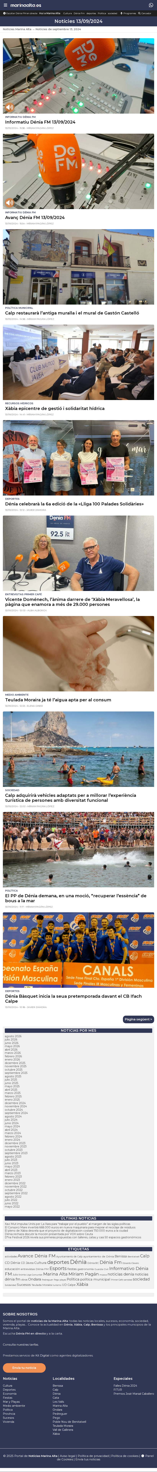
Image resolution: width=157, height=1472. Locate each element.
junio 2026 (11, 1043)
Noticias (10, 1379)
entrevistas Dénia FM (35, 1269)
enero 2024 (12, 1139)
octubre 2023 (14, 1150)
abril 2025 (11, 1089)
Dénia (78, 1262)
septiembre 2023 (16, 1153)
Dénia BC (93, 1263)
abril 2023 (11, 1170)
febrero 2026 (13, 1056)
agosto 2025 (13, 1076)
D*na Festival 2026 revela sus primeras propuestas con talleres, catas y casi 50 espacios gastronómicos (73, 1237)
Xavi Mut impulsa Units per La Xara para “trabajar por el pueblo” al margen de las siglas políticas (67, 1224)
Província (9, 1413)
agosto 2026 (13, 1036)
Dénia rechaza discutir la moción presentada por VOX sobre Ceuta (49, 1234)
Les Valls (58, 1401)
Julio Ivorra (19, 1274)
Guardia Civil (101, 1269)
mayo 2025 (12, 1086)
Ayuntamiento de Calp (69, 1256)
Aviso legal (67, 1456)
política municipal (95, 1279)
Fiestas (7, 1397)
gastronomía (85, 1269)
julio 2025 (11, 1079)
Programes (129, 13)
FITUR (118, 1389)
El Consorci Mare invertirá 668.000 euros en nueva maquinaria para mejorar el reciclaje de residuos (70, 1227)
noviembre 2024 (16, 1106)
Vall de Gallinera (63, 1430)
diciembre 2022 (15, 1183)
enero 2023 (12, 1180)
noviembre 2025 (15, 1066)
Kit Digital (42, 1355)
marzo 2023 (13, 1173)
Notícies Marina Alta (17, 29)
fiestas (72, 1269)
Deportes (9, 1389)
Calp (145, 1255)
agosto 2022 (13, 1196)
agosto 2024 (13, 1116)
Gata (56, 1397)
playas (63, 1280)
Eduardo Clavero (131, 1263)
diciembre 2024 (15, 1103)
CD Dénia (12, 1263)
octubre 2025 (13, 1069)
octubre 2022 (14, 1190)
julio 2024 (11, 1119)
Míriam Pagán (83, 1274)
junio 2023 (11, 1163)
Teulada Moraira (42, 1284)
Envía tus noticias (87, 1459)
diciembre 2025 (15, 1063)
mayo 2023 (12, 1166)
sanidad (128, 1279)
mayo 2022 (12, 1206)
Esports (58, 1268)
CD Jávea (27, 1263)
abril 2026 (11, 1049)
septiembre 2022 (16, 1193)
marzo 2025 (12, 1093)
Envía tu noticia (24, 1368)
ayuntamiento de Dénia (98, 1256)
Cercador (146, 13)
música (103, 1274)
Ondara (34, 1279)
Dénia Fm (79, 13)
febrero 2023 (13, 1176)
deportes (91, 13)
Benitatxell (133, 1256)
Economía (9, 1393)
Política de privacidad (94, 1456)
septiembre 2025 (16, 1073)
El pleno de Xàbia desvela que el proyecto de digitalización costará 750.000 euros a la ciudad (66, 1230)
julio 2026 (11, 1039)
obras (24, 1279)
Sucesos (24, 1285)
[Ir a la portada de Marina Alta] (26, 5)
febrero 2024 (13, 1136)
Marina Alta (55, 1274)
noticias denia (121, 1274)
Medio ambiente (14, 1405)
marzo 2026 (13, 1053)
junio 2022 (11, 1203)
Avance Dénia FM (37, 1256)
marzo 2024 (13, 1133)
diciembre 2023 (15, 1143)
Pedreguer (47, 1279)
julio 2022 (11, 1200)
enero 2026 (12, 1059)
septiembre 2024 (16, 1113)
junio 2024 (12, 1123)
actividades (11, 1256)
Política (102, 13)
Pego (56, 1279)
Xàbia (82, 1284)
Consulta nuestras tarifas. (21, 1344)
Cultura (67, 13)
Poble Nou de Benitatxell (69, 1421)
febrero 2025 (13, 1096)
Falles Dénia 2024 (125, 1385)
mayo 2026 (12, 1046)
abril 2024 (11, 1130)
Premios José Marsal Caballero (134, 1393)
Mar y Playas (11, 1401)
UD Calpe (69, 1285)
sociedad (112, 13)
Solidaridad (10, 1285)
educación (12, 1269)
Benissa (121, 1256)
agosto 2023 (13, 1156)
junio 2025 (11, 1083)
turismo (57, 1285)
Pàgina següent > (138, 1019)
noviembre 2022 (16, 1186)
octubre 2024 (14, 1109)
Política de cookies (124, 1456)
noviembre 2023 (16, 1146)
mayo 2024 (12, 1126)
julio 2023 (11, 1160)
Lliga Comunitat (34, 1275)
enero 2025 (12, 1099)
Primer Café (117, 1279)
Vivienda (8, 1421)
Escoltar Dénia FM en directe (21, 13)
